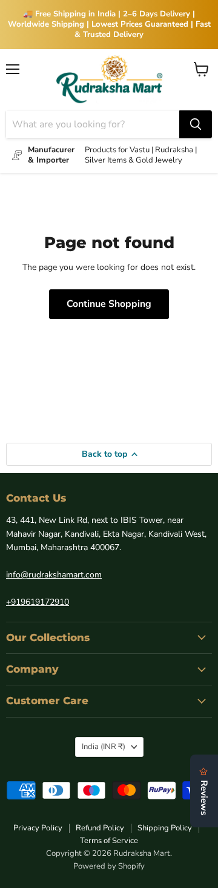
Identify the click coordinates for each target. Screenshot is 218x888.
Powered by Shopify (109, 866)
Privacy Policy (37, 827)
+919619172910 (37, 602)
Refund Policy (100, 827)
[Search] (195, 124)
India (103, 746)
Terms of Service (109, 840)
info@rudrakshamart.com (54, 574)
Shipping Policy (164, 827)
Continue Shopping (109, 304)
